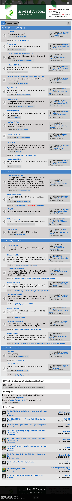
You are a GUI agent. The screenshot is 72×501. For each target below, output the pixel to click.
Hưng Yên (40, 278)
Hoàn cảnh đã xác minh (14, 194)
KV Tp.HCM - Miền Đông (15, 321)
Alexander (57, 181)
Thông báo (11, 31)
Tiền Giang (23, 343)
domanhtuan (57, 257)
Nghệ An (23, 291)
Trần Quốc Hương (20, 234)
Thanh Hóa (18, 291)
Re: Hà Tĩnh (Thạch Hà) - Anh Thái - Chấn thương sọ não (25, 475)
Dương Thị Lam (13, 427)
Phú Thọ (17, 265)
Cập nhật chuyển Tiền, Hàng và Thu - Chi (20, 53)
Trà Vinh (28, 343)
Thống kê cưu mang (13, 219)
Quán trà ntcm (27, 375)
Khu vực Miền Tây (12, 333)
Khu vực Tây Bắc (13, 245)
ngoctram (20, 398)
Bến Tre (50, 343)
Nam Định (34, 278)
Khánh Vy (66, 321)
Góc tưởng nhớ (12, 229)
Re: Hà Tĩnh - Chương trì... (59, 136)
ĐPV (24, 49)
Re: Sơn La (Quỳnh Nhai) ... (57, 248)
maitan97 (65, 161)
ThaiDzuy (19, 95)
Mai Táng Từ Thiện (13, 122)
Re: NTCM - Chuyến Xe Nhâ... (59, 147)
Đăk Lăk (23, 317)
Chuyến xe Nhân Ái (20, 155)
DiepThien (65, 295)
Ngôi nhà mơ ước (12, 88)
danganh (11, 464)
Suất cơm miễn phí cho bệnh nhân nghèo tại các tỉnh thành (26, 76)
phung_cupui (26, 95)
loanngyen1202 (28, 60)
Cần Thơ (33, 343)
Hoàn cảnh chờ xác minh (15, 175)
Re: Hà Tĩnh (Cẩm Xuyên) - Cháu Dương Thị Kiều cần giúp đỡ (26, 425)
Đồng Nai (22, 329)
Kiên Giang (62, 343)
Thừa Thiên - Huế (48, 291)
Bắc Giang (34, 265)
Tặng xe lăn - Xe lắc (30, 155)
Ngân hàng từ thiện (13, 111)
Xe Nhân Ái (11, 143)
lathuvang (21, 60)
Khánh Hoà (32, 304)
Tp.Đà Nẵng (18, 304)
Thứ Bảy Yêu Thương (13, 134)
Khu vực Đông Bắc (13, 255)
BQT (25, 36)
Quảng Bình (34, 291)
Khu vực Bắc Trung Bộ (14, 282)
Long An (17, 343)
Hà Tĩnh (28, 291)
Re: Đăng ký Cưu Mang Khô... (61, 211)
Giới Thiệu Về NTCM (24, 40)
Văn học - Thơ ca (19, 360)
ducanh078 (18, 151)
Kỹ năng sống (18, 375)
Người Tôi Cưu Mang (7, 496)
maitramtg (21, 356)
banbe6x (65, 66)
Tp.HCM (17, 329)
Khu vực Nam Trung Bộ (15, 294)
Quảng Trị (40, 291)
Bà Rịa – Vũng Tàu (30, 329)
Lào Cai (29, 265)
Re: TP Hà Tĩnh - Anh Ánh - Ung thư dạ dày (20, 462)
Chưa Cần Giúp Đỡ (20, 205)
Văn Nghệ (11, 351)
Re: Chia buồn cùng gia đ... (59, 367)
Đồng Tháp (56, 343)
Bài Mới (5, 403)
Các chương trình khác (14, 159)
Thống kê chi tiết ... (14, 403)
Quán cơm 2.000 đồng (14, 65)
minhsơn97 (21, 190)
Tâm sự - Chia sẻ (12, 364)
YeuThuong (26, 137)
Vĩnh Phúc (23, 278)
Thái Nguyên (23, 265)
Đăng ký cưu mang (13, 209)
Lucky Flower (30, 214)
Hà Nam (29, 278)
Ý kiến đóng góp (12, 44)
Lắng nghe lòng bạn (60, 101)
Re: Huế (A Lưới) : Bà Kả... (18, 400)
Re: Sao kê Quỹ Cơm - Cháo (16, 469)
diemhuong (56, 335)
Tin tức (17, 40)
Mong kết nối (40, 205)
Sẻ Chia (25, 72)
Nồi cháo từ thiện (13, 99)
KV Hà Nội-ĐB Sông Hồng (16, 268)
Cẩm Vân (65, 282)
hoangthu (57, 124)
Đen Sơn (64, 134)
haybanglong (58, 246)
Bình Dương (39, 329)
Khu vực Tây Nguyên (13, 308)
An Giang (39, 343)
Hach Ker (65, 196)
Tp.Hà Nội (17, 278)
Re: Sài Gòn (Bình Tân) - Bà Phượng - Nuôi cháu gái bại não (26, 419)
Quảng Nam (25, 304)
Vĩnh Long (45, 343)
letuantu (20, 36)
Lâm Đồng (17, 317)
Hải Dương (46, 278)
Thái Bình (52, 278)
